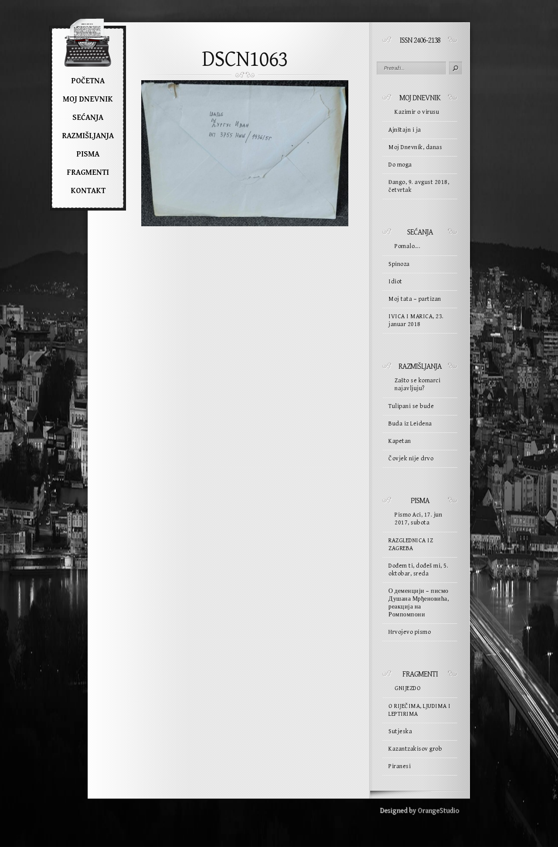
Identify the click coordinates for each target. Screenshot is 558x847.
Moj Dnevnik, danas (415, 147)
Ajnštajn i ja (404, 129)
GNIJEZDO (408, 688)
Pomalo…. (407, 246)
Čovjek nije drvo (410, 458)
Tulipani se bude (411, 406)
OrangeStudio (438, 810)
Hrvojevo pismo (409, 632)
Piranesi (399, 766)
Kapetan (399, 441)
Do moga (400, 164)
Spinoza (399, 264)
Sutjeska (400, 731)
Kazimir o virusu (417, 112)
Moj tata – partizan (414, 299)
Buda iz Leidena (410, 423)
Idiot (395, 281)
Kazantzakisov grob (415, 748)
